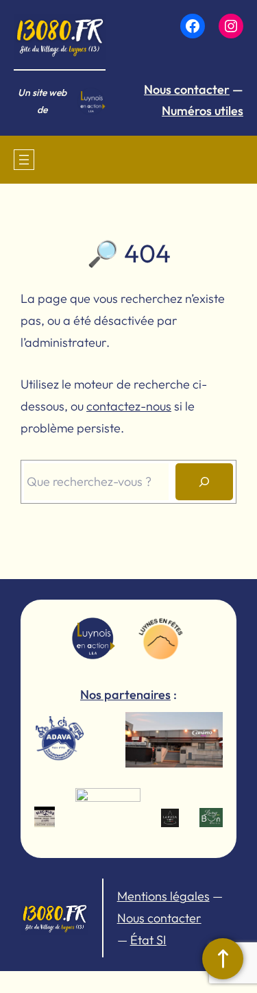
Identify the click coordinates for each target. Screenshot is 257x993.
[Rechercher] (204, 481)
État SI (148, 940)
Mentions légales (163, 896)
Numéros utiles (202, 111)
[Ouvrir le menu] (24, 159)
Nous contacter (187, 89)
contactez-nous (128, 406)
